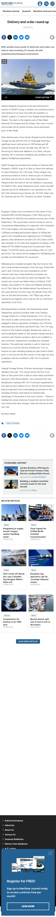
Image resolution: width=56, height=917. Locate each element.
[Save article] (52, 37)
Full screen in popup (4, 62)
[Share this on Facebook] (3, 37)
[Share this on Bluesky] (21, 37)
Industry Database (14, 820)
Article (7, 615)
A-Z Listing (10, 848)
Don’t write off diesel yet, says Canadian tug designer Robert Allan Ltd (13, 577)
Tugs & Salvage (12, 423)
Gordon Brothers (39, 477)
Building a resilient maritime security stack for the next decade (34, 484)
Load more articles (28, 641)
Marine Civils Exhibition (16, 843)
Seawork (26, 11)
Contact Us (10, 834)
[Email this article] (27, 37)
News (6, 525)
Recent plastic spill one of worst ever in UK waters (40, 622)
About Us (9, 829)
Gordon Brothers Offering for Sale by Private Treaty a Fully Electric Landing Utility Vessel (34, 470)
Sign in (20, 31)
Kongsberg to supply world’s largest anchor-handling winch (13, 532)
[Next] (49, 74)
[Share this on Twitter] (9, 37)
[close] (54, 31)
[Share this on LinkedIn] (15, 37)
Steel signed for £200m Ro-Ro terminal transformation (38, 532)
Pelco (34, 490)
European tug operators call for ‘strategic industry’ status (39, 577)
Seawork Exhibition (14, 839)
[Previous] (6, 74)
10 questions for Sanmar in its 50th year (12, 622)
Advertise (9, 825)
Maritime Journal (11, 11)
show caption (42, 97)
